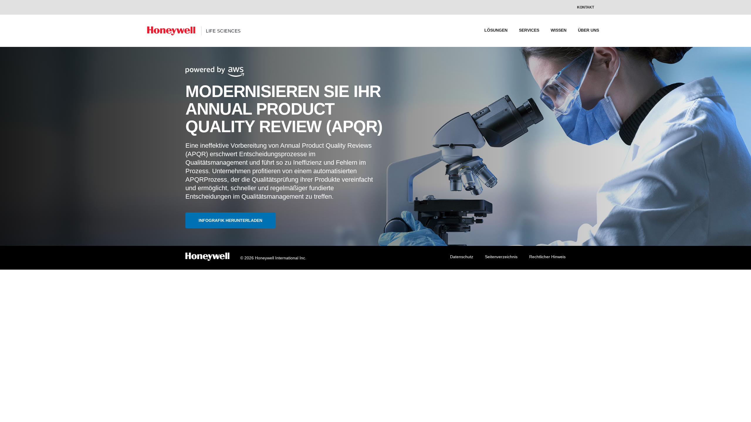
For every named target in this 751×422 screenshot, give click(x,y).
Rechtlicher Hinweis (547, 256)
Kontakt (585, 7)
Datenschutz (461, 256)
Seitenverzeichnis (501, 256)
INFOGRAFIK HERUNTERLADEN (230, 220)
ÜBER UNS (588, 30)
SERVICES (529, 30)
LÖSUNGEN (496, 30)
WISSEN (558, 30)
